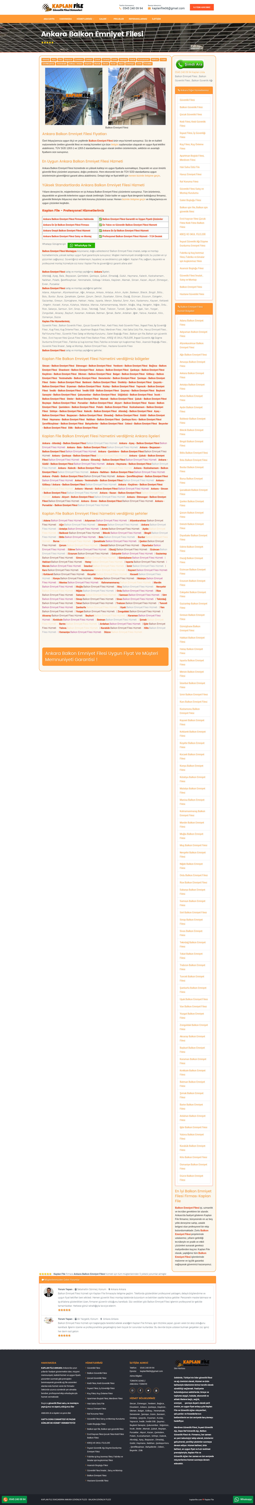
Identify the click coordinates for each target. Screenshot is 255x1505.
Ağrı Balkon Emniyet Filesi (193, 354)
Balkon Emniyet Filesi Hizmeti (80, 443)
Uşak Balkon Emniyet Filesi (194, 999)
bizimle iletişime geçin (133, 199)
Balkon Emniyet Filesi (191, 286)
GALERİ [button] (102, 18)
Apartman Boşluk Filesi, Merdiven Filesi (104, 1398)
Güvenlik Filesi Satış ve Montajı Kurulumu (106, 1418)
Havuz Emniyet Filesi (190, 174)
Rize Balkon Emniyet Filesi (193, 882)
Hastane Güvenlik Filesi (192, 294)
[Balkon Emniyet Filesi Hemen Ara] (190, 60)
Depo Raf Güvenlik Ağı (188, 1430)
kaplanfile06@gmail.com (168, 8)
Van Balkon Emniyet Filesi (193, 1006)
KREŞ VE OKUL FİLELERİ (192, 234)
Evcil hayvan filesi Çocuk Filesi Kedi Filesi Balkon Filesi (193, 223)
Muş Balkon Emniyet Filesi (193, 845)
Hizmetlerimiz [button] (84, 18)
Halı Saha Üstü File (190, 167)
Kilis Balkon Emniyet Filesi (193, 1157)
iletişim (114, 144)
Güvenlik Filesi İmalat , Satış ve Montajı (104, 1470)
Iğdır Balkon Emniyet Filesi (193, 1127)
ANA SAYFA (49, 18)
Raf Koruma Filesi (189, 181)
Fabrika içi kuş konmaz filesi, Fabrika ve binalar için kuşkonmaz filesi (192, 257)
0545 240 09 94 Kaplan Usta (190, 72)
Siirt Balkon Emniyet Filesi (193, 912)
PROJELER (119, 18)
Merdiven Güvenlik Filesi (185, 1427)
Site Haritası (179, 1368)
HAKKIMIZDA (65, 18)
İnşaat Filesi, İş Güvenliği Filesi (101, 1388)
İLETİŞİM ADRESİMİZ (201, 7)
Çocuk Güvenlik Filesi (191, 114)
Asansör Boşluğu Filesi (191, 268)
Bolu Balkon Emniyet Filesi (193, 460)
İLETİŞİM (156, 18)
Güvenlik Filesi (187, 100)
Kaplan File (209, 1499)
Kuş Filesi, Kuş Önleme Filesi (100, 1393)
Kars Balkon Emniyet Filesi (193, 701)
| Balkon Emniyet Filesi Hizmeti (62, 520)
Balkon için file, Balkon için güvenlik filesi (105, 1429)
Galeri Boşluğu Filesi (190, 200)
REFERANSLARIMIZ (138, 18)
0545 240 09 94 (133, 8)
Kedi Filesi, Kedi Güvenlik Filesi (100, 1383)
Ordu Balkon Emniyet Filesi (194, 875)
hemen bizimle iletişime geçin (144, 175)
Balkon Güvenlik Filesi (191, 107)
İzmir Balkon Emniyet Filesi (194, 694)
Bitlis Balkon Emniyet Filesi (194, 452)
